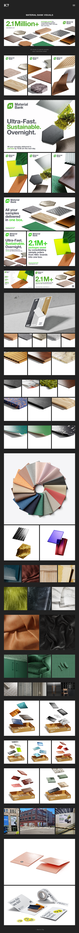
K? (6, 5)
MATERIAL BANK (41, 51)
